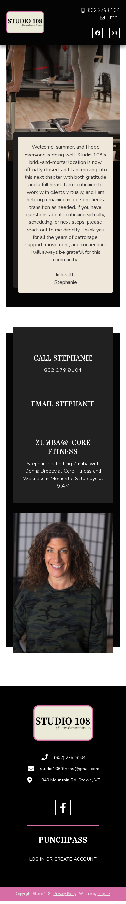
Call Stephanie (63, 358)
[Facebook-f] (63, 807)
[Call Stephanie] (63, 345)
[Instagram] (114, 33)
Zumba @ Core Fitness (63, 447)
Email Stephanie (63, 404)
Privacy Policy (65, 893)
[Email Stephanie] (63, 391)
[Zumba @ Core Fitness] (63, 429)
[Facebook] (97, 33)
